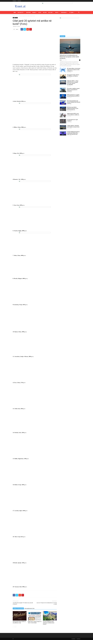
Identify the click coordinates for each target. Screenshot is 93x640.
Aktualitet (20, 12)
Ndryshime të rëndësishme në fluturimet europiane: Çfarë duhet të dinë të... (69, 56)
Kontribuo (19, 0)
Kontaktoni (14, 0)
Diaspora (28, 12)
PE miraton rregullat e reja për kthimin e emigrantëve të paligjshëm (73, 89)
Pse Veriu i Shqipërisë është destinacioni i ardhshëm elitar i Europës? (48, 623)
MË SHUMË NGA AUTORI (29, 608)
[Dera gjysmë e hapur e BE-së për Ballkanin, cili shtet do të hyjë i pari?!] (63, 76)
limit (61, 60)
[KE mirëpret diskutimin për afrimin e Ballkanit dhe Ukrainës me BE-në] (63, 102)
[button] (78, 12)
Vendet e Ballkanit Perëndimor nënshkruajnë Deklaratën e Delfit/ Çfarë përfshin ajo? (73, 133)
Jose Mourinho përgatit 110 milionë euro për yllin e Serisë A (23, 603)
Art (16, 15)
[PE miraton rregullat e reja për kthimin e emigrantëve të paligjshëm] (63, 90)
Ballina (14, 15)
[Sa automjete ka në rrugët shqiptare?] (63, 121)
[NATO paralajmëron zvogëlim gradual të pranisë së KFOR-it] (63, 96)
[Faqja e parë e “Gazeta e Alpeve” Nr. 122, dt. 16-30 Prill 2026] (35, 616)
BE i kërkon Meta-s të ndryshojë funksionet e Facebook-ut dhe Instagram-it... (73, 69)
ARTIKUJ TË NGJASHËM (18, 608)
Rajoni (34, 12)
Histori (44, 12)
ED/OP (39, 12)
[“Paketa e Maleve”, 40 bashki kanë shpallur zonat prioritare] (63, 127)
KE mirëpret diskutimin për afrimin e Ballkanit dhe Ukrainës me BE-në (73, 102)
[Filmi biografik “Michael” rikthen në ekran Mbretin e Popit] (20, 616)
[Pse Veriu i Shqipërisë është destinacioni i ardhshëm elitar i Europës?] (50, 616)
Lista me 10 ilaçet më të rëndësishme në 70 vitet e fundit (47, 603)
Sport (56, 12)
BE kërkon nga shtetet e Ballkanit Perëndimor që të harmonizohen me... (72, 108)
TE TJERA (71, 12)
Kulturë (50, 12)
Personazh (63, 12)
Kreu (15, 12)
